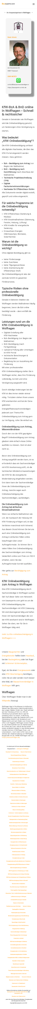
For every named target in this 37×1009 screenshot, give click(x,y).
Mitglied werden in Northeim (13, 977)
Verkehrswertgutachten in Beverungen (18, 822)
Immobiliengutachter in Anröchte (18, 944)
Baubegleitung (14, 659)
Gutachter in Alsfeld (18, 938)
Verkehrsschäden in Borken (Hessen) (18, 797)
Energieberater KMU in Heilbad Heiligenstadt (18, 957)
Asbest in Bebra (27, 906)
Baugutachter (14, 652)
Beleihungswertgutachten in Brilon (18, 829)
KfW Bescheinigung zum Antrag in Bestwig (18, 874)
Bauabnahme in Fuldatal (18, 780)
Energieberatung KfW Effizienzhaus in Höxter (18, 864)
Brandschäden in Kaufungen (18, 800)
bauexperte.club (18, 993)
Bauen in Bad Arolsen (26, 752)
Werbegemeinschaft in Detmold (18, 973)
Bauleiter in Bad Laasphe (18, 960)
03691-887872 (12, 76)
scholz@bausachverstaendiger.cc (18, 84)
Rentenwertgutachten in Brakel (18, 832)
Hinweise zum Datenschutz (18, 996)
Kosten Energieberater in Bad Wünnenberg (18, 816)
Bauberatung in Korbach (18, 761)
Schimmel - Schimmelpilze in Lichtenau (18, 813)
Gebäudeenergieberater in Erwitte (18, 954)
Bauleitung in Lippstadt (18, 964)
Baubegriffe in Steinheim (18, 909)
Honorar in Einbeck (26, 977)
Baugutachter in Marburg (18, 928)
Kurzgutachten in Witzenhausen (18, 842)
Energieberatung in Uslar (18, 858)
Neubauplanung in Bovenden (18, 912)
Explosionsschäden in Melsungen (18, 803)
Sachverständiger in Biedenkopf (18, 931)
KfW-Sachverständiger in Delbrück (18, 941)
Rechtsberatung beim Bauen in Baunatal (18, 758)
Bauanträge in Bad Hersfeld (18, 922)
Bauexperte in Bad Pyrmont (18, 986)
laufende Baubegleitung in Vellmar (18, 764)
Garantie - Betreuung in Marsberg (18, 784)
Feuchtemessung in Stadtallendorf (18, 887)
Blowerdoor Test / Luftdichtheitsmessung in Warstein (19, 893)
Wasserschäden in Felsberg (18, 790)
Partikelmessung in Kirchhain (13, 906)
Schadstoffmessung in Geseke (18, 899)
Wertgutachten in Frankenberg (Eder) (18, 819)
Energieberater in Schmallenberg (18, 951)
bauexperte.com (11, 991)
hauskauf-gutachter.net (21, 991)
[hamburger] (33, 4)
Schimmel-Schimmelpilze (16, 663)
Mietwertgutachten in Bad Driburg (18, 838)
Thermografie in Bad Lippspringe (19, 890)
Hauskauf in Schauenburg (12, 752)
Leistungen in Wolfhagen (23, 748)
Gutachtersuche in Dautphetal (18, 967)
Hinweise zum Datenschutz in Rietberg (18, 980)
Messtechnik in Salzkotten (18, 883)
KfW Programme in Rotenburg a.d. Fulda (18, 870)
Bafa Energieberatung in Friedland (18, 867)
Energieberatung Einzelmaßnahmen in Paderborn (18, 861)
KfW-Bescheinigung (14, 674)
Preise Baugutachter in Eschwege (18, 935)
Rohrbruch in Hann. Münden (18, 806)
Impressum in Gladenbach (18, 983)
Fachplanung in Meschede (18, 919)
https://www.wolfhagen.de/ (11, 737)
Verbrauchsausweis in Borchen (18, 848)
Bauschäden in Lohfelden (18, 787)
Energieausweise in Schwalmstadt (18, 845)
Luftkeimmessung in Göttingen (18, 896)
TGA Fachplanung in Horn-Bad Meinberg (18, 925)
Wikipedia (6, 700)
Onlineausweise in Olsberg (18, 854)
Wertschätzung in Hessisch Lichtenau (18, 826)
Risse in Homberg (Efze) (18, 809)
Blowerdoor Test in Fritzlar (18, 768)
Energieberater (8, 656)
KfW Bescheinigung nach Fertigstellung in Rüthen (18, 877)
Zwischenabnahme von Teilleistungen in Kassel (18, 771)
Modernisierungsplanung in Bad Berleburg (18, 915)
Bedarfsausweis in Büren (18, 851)
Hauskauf (30, 656)
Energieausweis (24, 670)
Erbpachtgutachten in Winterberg (18, 835)
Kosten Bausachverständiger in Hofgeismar (18, 777)
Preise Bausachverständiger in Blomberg (18, 970)
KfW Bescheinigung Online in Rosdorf (18, 880)
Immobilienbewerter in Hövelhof (18, 948)
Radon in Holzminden (18, 903)
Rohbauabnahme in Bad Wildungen (18, 774)
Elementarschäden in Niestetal (18, 793)
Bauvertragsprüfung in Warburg (18, 755)
